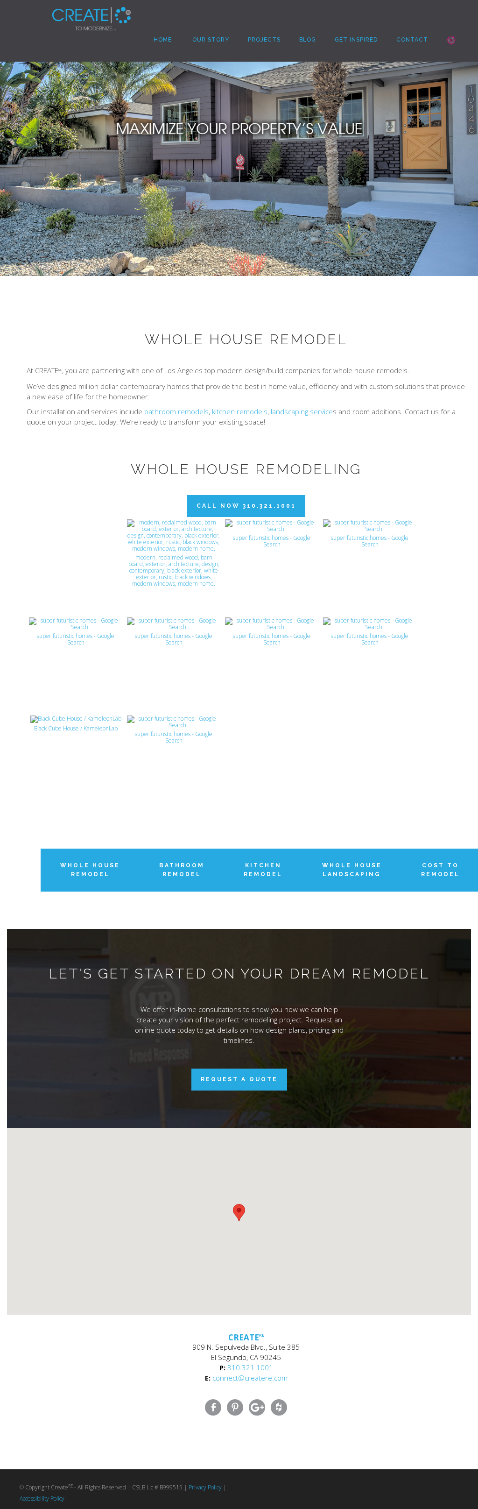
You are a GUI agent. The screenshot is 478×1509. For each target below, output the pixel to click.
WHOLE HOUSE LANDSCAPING (352, 870)
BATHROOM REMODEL (181, 870)
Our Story (209, 39)
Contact (412, 39)
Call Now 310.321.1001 (246, 506)
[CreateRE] (77, 11)
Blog (307, 39)
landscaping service (302, 411)
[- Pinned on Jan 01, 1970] (75, 529)
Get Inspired (356, 39)
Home (162, 39)
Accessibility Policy (42, 1498)
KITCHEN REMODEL (263, 870)
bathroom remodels (176, 411)
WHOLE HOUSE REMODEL (90, 870)
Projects (264, 39)
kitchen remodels (239, 411)
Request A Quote (239, 1079)
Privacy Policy (205, 1487)
